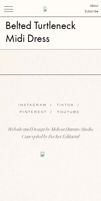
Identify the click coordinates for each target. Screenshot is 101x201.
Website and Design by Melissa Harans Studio (50, 129)
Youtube (68, 112)
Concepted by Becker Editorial (50, 137)
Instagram (34, 105)
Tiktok (65, 105)
